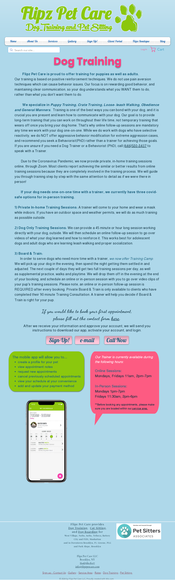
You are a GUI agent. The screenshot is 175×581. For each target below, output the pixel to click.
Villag (73, 535)
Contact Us (59, 572)
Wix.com (110, 578)
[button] (32, 41)
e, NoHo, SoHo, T (85, 535)
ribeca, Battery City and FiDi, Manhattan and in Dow (87, 539)
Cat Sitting (98, 528)
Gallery (72, 572)
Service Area (85, 572)
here (115, 318)
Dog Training (111, 572)
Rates (98, 572)
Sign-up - (47, 572)
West (67, 535)
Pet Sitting (126, 572)
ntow (78, 542)
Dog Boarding (88, 531)
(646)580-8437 (135, 146)
